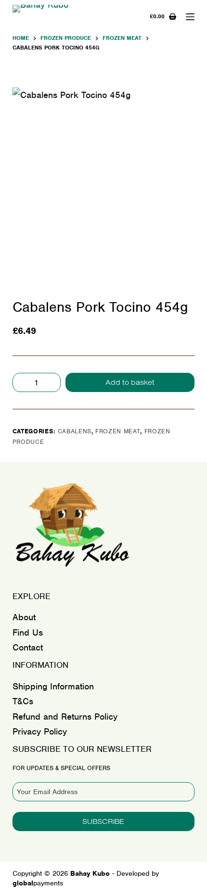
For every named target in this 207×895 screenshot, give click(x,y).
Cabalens (74, 431)
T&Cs (23, 701)
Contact (28, 647)
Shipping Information (53, 686)
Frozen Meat (117, 431)
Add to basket (130, 382)
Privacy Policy (40, 731)
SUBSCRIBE (103, 821)
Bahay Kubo (46, 576)
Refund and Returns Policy (65, 716)
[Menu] (190, 16)
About (24, 617)
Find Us (28, 632)
